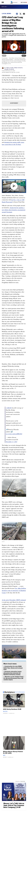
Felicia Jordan (10, 67)
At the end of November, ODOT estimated (14, 600)
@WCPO (9, 408)
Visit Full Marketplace (20, 692)
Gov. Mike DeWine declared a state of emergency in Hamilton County (14, 590)
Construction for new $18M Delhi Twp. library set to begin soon (13, 668)
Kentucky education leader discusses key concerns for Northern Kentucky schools (13, 673)
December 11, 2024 (11, 442)
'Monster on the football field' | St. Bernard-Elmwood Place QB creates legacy (14, 678)
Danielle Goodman (9, 69)
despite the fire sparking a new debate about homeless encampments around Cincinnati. (13, 210)
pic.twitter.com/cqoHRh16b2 (14, 434)
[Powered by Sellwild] (22, 781)
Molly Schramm (18, 67)
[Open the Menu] (2, 2)
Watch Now (23, 2)
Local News (6, 13)
